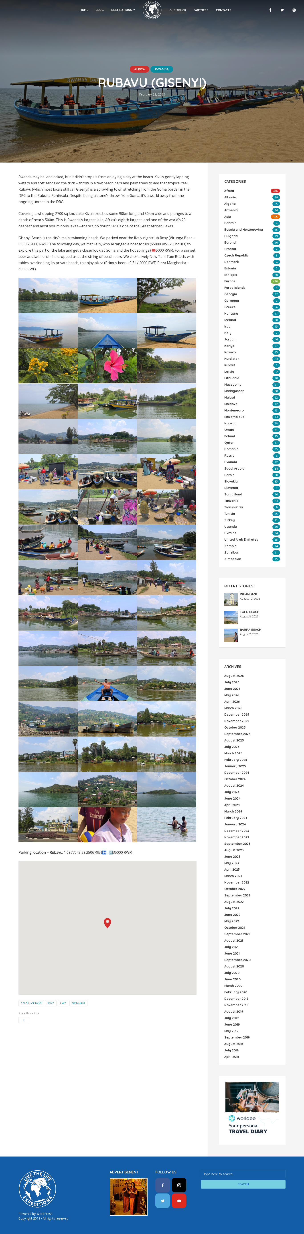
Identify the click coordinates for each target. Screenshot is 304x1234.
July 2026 (231, 682)
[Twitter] (162, 1200)
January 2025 (235, 766)
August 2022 (234, 902)
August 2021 (233, 941)
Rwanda (162, 69)
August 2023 (234, 850)
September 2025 (237, 734)
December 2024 (236, 773)
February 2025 (235, 760)
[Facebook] (162, 1185)
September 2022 (237, 895)
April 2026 (232, 702)
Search (243, 1184)
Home (84, 10)
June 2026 (232, 689)
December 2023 (236, 831)
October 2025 (235, 727)
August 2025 (234, 740)
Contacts (223, 10)
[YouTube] (179, 1200)
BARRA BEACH (250, 630)
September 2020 (237, 960)
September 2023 (237, 844)
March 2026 (233, 708)
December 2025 (236, 715)
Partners (201, 10)
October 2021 (234, 928)
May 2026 (231, 695)
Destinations (121, 10)
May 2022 (231, 921)
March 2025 (233, 753)
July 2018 (231, 1050)
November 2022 (236, 882)
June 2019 (232, 1024)
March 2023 (233, 876)
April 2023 (232, 869)
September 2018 (237, 1037)
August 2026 (234, 676)
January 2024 (235, 824)
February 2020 (235, 992)
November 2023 (236, 837)
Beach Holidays (31, 1003)
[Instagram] (179, 1185)
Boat (50, 1003)
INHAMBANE (249, 594)
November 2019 (236, 1005)
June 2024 (232, 798)
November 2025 (236, 721)
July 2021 (231, 947)
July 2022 (231, 908)
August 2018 (233, 1044)
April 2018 (231, 1057)
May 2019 (231, 1031)
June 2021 (232, 953)
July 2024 (231, 792)
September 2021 (237, 934)
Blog (100, 10)
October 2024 (235, 779)
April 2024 (232, 805)
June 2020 (232, 979)
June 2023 (232, 857)
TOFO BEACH (249, 612)
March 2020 (233, 986)
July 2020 (231, 973)
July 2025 (231, 747)
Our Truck (177, 10)
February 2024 (235, 818)
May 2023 (231, 863)
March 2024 (233, 811)
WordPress (44, 1214)
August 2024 (234, 786)
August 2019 (233, 1012)
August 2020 (234, 966)
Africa (139, 69)
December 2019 (236, 999)
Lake (63, 1003)
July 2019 (231, 1018)
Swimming (78, 1003)
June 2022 (232, 915)
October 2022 (234, 889)
